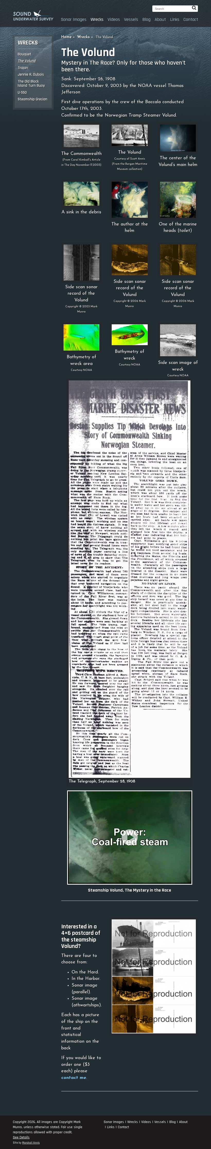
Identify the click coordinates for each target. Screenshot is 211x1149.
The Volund (27, 60)
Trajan (23, 67)
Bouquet (24, 54)
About (160, 19)
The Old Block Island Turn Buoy (31, 83)
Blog (146, 19)
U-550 (22, 92)
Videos (114, 19)
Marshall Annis (31, 1143)
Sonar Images (73, 19)
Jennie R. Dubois (31, 74)
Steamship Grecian (32, 99)
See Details (21, 1137)
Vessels (131, 19)
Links (174, 19)
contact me (73, 1078)
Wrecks (97, 19)
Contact (190, 19)
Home (66, 37)
